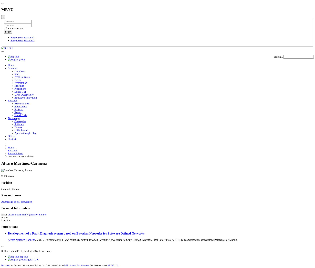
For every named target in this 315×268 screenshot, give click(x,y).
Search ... (278, 56)
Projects (18, 109)
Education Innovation (25, 97)
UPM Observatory (24, 94)
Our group (19, 71)
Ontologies (20, 121)
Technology (14, 118)
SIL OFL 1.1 (112, 265)
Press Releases (22, 77)
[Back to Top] (2, 246)
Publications (20, 106)
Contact (12, 139)
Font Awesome (83, 265)
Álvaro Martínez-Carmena (21, 239)
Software (19, 124)
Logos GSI (20, 91)
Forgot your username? (22, 37)
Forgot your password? (22, 40)
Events (17, 112)
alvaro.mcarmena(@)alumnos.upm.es (27, 214)
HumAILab (20, 115)
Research (12, 100)
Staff (16, 74)
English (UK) (32, 259)
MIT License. (70, 265)
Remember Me (15, 28)
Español (23, 256)
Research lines (21, 103)
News (17, 79)
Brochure (19, 85)
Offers (11, 136)
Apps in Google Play (25, 133)
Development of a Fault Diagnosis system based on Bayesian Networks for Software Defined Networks (76, 233)
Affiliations (20, 88)
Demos (18, 127)
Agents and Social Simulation (16, 201)
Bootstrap (5, 265)
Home (11, 65)
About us (12, 68)
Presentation (20, 82)
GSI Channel (21, 130)
